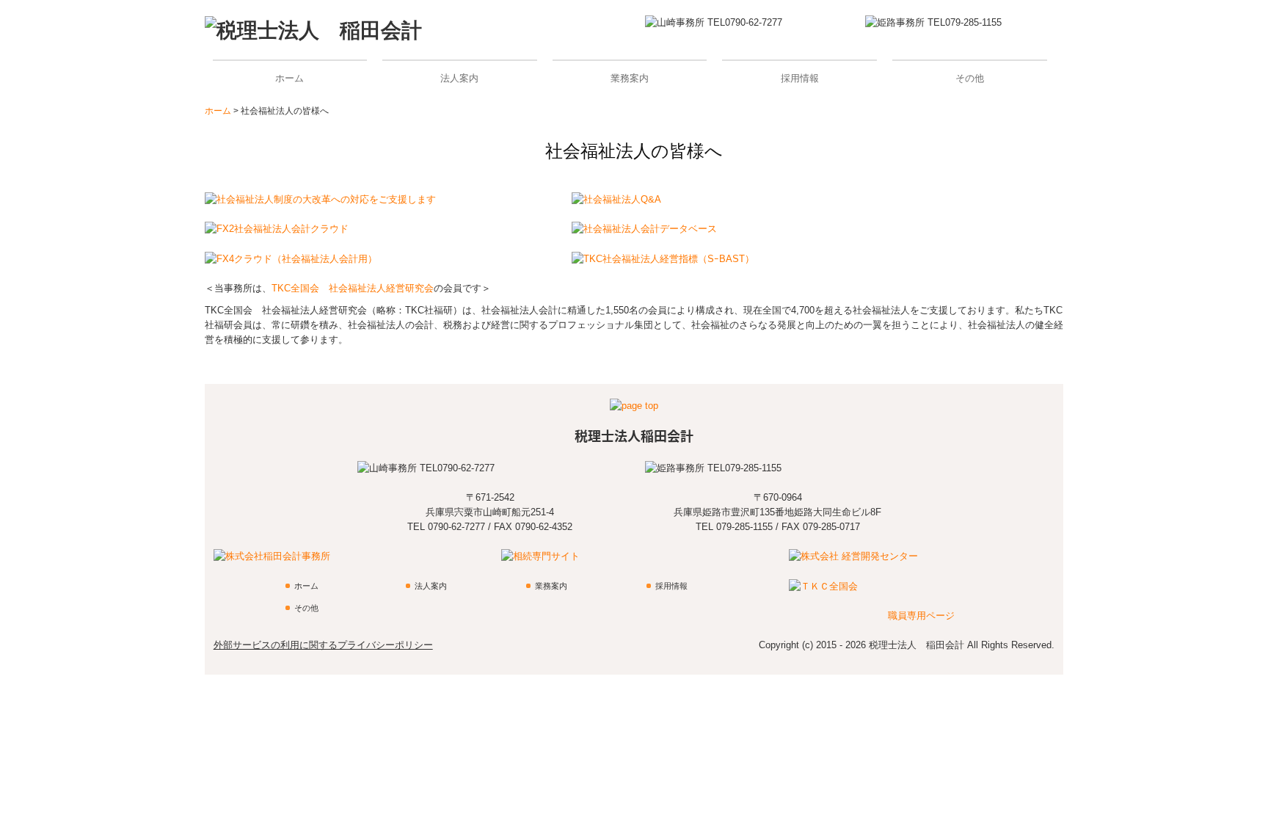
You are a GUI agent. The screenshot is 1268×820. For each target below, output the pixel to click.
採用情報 (800, 78)
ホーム (289, 78)
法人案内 (459, 78)
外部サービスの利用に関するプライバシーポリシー (323, 644)
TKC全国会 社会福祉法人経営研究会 (353, 288)
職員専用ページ (921, 615)
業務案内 (630, 78)
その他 (969, 78)
